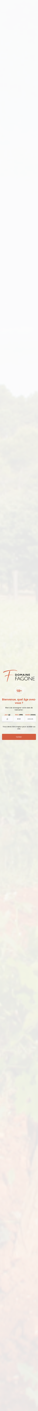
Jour (7, 715)
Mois (19, 715)
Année (30, 715)
